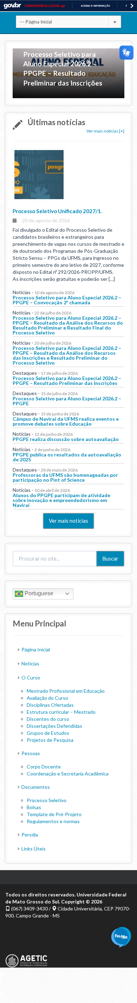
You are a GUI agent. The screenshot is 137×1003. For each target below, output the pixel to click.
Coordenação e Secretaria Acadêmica (68, 774)
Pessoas (30, 753)
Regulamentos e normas (53, 821)
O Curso (30, 677)
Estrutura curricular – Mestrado (61, 712)
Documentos (35, 787)
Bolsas (34, 807)
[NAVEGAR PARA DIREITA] (131, 6)
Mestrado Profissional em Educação (66, 691)
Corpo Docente (44, 767)
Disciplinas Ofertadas (50, 705)
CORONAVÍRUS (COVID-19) (45, 6)
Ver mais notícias (68, 520)
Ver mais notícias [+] (105, 131)
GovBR (12, 5)
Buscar (110, 558)
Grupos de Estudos (48, 733)
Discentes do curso (48, 719)
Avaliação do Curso (47, 698)
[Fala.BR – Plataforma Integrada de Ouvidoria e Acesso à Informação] (121, 937)
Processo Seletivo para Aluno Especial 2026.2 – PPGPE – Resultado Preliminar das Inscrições (62, 68)
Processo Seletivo (46, 800)
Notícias (30, 663)
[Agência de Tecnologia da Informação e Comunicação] (26, 957)
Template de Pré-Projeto (54, 814)
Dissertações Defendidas (54, 726)
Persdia (29, 835)
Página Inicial (35, 649)
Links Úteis (33, 849)
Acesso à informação (95, 5)
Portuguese (38, 593)
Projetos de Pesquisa (50, 740)
